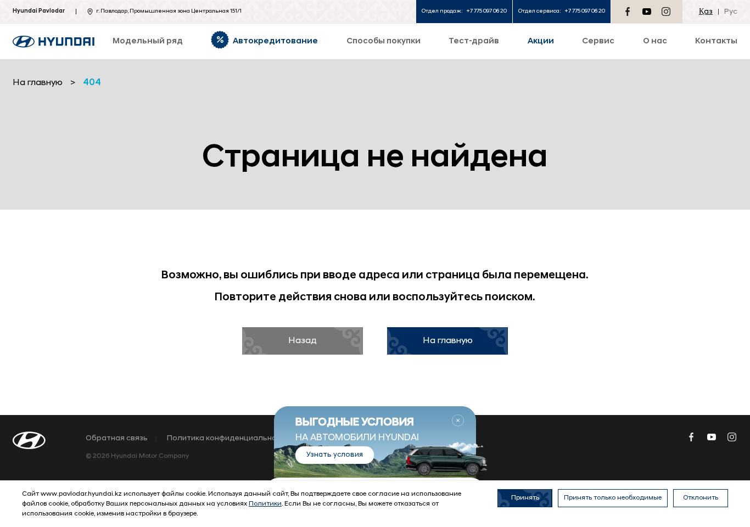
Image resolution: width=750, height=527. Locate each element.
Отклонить (700, 498)
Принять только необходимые (613, 498)
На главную (448, 341)
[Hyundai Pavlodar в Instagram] (666, 11)
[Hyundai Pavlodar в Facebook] (627, 11)
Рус (730, 12)
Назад (302, 341)
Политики (265, 504)
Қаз (706, 12)
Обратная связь (117, 438)
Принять (525, 498)
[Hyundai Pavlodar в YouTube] (711, 436)
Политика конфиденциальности (228, 438)
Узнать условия (334, 454)
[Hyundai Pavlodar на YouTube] (646, 11)
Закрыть (458, 420)
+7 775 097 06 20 (486, 11)
